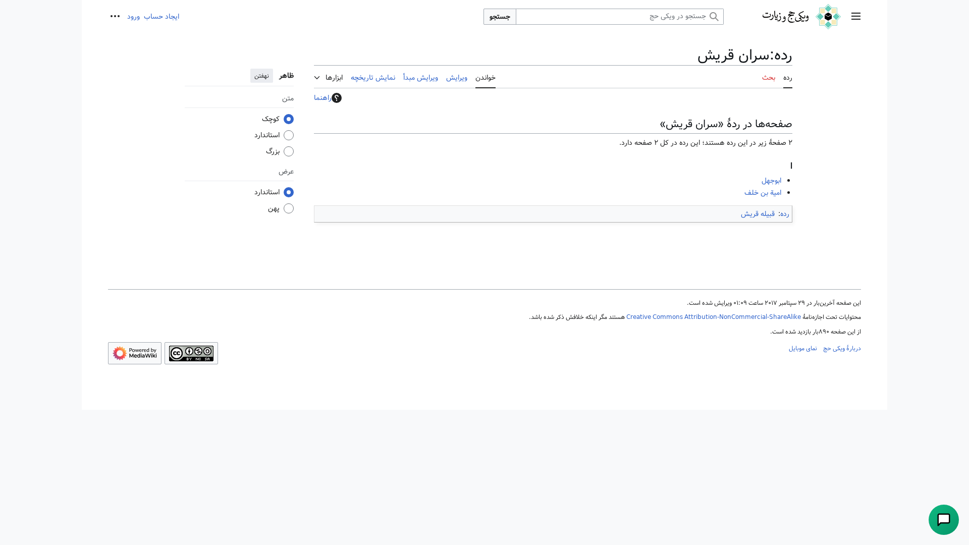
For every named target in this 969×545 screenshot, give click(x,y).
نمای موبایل (803, 348)
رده (784, 214)
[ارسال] (944, 520)
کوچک (271, 119)
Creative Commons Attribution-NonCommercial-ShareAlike (713, 317)
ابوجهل (771, 181)
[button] (856, 17)
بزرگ (273, 151)
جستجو (500, 17)
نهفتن (261, 76)
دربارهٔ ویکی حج (842, 348)
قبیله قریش (758, 214)
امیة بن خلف (762, 193)
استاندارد (267, 135)
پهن (274, 208)
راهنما (323, 97)
